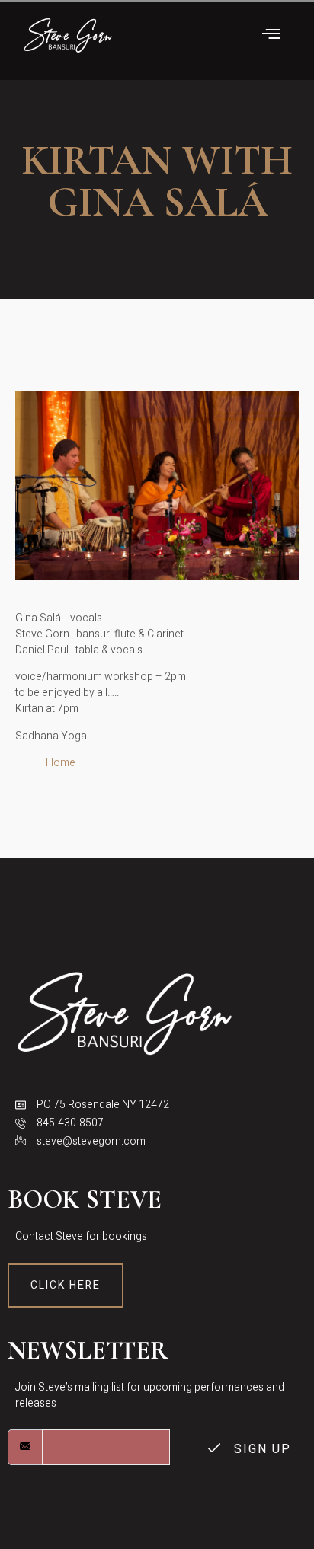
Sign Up (260, 1449)
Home (60, 763)
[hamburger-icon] (272, 36)
